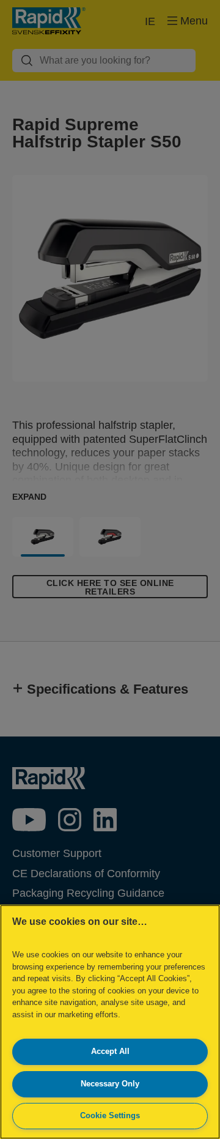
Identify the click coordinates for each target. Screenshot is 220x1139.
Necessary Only (110, 1083)
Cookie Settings (110, 1115)
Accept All (110, 1051)
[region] (110, 1022)
